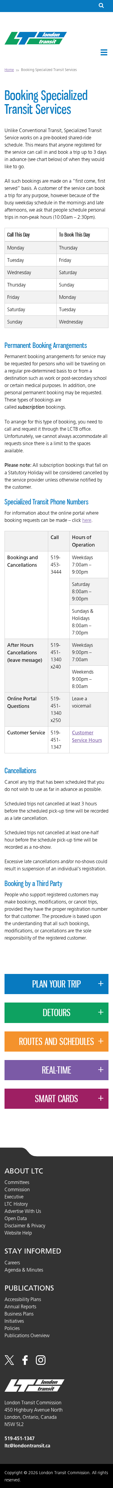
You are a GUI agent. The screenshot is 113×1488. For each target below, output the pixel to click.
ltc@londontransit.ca (27, 1446)
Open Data (16, 1218)
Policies (12, 1328)
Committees (17, 1182)
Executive (14, 1196)
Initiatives (14, 1321)
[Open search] (101, 6)
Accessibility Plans (23, 1299)
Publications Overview (27, 1335)
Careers (12, 1262)
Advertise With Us (23, 1211)
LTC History (16, 1204)
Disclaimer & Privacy (25, 1225)
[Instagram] (41, 1363)
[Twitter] (9, 1363)
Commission (17, 1189)
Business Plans (19, 1313)
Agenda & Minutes (24, 1270)
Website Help (18, 1232)
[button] (103, 52)
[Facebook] (25, 1363)
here (86, 520)
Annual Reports (20, 1306)
